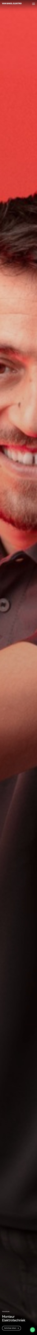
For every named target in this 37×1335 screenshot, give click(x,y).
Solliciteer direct (11, 1328)
